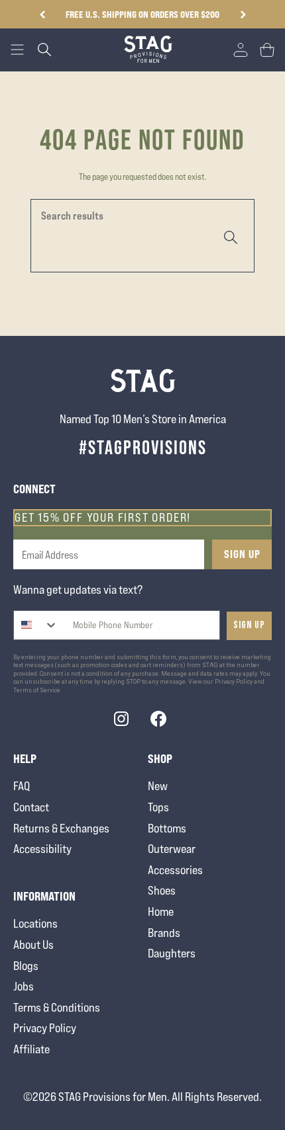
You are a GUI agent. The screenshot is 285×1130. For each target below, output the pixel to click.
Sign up (249, 625)
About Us (33, 944)
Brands (164, 933)
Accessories (175, 870)
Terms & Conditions (56, 1007)
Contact (31, 807)
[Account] (240, 49)
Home (161, 911)
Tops (158, 807)
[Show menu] (17, 50)
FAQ (21, 786)
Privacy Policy (44, 1028)
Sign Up (242, 554)
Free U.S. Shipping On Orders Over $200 (142, 14)
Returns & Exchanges (61, 828)
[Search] (229, 236)
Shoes (162, 890)
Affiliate (31, 1049)
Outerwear (172, 849)
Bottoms (167, 828)
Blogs (25, 966)
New (158, 786)
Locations (35, 923)
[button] (243, 14)
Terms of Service (36, 690)
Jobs (23, 986)
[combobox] (36, 625)
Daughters (172, 953)
